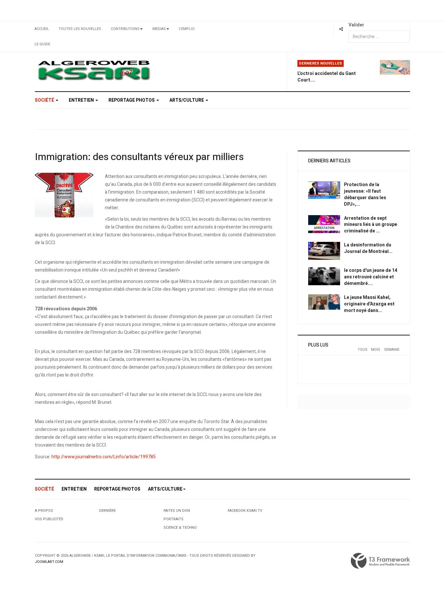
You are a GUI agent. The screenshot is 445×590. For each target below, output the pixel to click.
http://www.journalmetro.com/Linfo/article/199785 (103, 456)
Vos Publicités (49, 519)
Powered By (380, 561)
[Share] (341, 29)
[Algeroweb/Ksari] (94, 70)
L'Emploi (186, 29)
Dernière (107, 510)
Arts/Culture (187, 100)
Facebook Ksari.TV (245, 510)
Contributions (125, 29)
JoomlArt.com (49, 562)
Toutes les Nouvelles (80, 29)
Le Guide (42, 44)
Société (45, 100)
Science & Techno (180, 527)
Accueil (42, 29)
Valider (356, 25)
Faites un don (177, 510)
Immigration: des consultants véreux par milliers (139, 157)
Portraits (173, 519)
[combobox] (379, 37)
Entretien (82, 100)
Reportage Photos (132, 100)
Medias (159, 29)
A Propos (44, 510)
